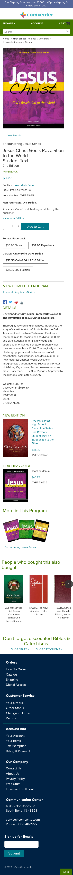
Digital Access (16, 684)
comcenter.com (36, 14)
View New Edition (13, 218)
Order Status (15, 707)
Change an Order (18, 713)
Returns (11, 718)
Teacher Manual (41, 471)
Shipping (12, 679)
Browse (8, 23)
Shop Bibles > (20, 649)
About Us (12, 773)
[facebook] (5, 302)
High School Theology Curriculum (31, 38)
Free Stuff (13, 783)
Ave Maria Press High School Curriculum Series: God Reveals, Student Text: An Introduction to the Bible (43, 432)
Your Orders (14, 702)
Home (6, 38)
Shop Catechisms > (49, 649)
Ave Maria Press (24, 185)
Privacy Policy (15, 778)
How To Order (16, 669)
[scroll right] (69, 584)
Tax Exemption (16, 745)
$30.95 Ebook (14, 245)
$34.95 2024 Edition (18, 270)
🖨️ (21, 303)
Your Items (13, 740)
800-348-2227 (26, 824)
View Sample (13, 135)
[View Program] (36, 530)
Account (37, 23)
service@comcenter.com (23, 819)
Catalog (11, 674)
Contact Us (14, 768)
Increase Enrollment (20, 789)
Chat (66, 871)
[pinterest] (16, 302)
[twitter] (10, 302)
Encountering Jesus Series (17, 42)
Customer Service (20, 695)
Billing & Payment (18, 751)
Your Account (15, 735)
